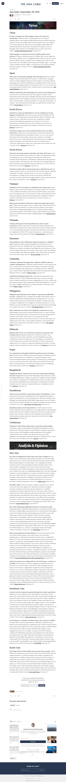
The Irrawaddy (35, 254)
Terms (35, 775)
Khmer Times (31, 273)
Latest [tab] (14, 721)
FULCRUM (37, 643)
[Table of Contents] (1, 391)
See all (12, 758)
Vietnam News (40, 234)
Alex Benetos (22, 752)
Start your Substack (30, 778)
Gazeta (36, 438)
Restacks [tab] (18, 705)
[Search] (47, 3)
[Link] (8, 33)
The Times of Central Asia (32, 404)
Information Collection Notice (32, 746)
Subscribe (55, 3)
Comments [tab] (12, 705)
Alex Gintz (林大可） (18, 14)
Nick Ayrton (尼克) (27, 14)
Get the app (38, 778)
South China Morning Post (23, 51)
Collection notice (40, 775)
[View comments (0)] (15, 19)
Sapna (16, 752)
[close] (45, 724)
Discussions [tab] (19, 721)
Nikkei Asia (41, 481)
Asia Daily (12, 9)
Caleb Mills (30, 751)
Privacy (32, 775)
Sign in (62, 3)
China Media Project (22, 503)
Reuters (12, 127)
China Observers (19, 584)
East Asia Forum (31, 617)
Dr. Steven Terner (18, 731)
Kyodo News (19, 105)
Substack (27, 780)
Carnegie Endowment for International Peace (29, 558)
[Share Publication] (50, 3)
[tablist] (15, 705)
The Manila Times (38, 307)
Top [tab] (11, 721)
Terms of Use (39, 744)
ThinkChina (36, 530)
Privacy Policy (42, 746)
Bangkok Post (51, 213)
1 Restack (21, 691)
